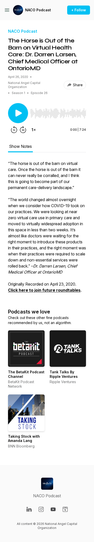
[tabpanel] (47, 229)
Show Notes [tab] (20, 146)
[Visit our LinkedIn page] (29, 509)
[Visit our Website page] (65, 509)
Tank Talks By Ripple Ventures (64, 374)
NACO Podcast (38, 10)
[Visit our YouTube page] (53, 509)
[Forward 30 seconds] (23, 129)
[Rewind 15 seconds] (14, 129)
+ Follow (78, 10)
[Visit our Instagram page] (41, 509)
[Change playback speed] (34, 129)
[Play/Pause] (18, 113)
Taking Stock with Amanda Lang (24, 438)
